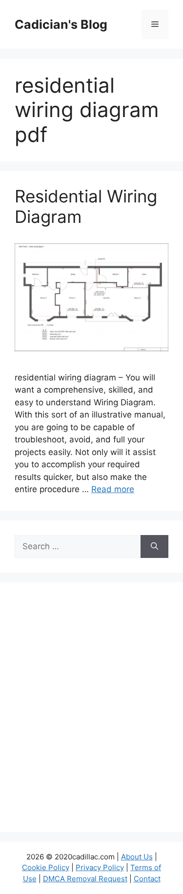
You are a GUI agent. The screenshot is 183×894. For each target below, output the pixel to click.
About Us (137, 856)
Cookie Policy (45, 867)
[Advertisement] (91, 713)
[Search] (154, 546)
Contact (147, 878)
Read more (112, 489)
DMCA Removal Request (85, 878)
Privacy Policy (100, 867)
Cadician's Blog (61, 24)
